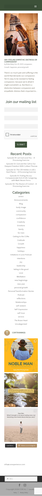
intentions (21, 258)
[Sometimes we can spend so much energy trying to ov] (21, 390)
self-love (21, 313)
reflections (21, 299)
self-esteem (21, 306)
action (21, 196)
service (21, 317)
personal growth (23, 67)
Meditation (21, 277)
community (21, 211)
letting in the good (21, 269)
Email (21, 123)
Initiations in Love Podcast (21, 255)
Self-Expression (21, 309)
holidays (21, 251)
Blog (21, 204)
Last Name (21, 114)
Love (21, 273)
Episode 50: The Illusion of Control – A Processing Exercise (21, 185)
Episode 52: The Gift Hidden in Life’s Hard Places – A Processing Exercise (21, 171)
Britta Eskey (10, 64)
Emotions (21, 226)
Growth (6, 67)
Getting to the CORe (21, 237)
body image (21, 207)
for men (21, 233)
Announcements (21, 200)
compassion (28, 64)
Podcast (21, 295)
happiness (13, 67)
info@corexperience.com (14, 464)
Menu (11, 479)
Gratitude (21, 240)
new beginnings (21, 280)
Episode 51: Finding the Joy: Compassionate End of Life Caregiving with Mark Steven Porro (21, 178)
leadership (21, 266)
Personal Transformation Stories (21, 291)
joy (21, 262)
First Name (21, 106)
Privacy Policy (24, 492)
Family (21, 229)
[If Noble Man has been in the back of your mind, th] (21, 355)
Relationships (21, 302)
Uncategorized (21, 324)
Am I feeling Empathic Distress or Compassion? (20, 61)
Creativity (21, 222)
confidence (21, 218)
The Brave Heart (21, 320)
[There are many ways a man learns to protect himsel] (21, 425)
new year (21, 284)
